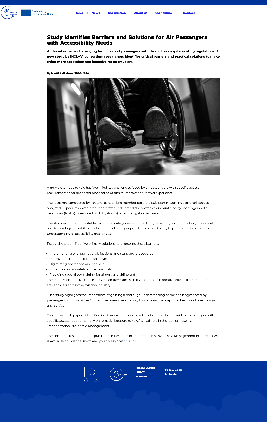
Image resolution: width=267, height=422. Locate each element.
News (96, 13)
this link (130, 341)
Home (79, 13)
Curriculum (163, 13)
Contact (189, 13)
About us (140, 13)
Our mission (117, 13)
